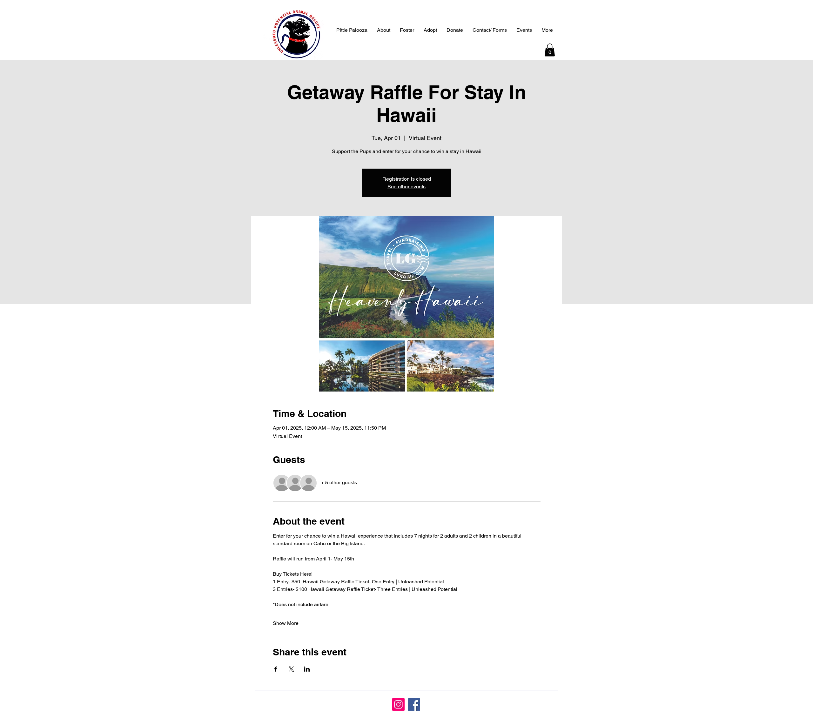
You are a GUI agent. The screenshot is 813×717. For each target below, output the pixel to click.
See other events (406, 187)
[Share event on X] (291, 669)
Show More (286, 623)
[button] (549, 50)
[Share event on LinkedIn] (307, 669)
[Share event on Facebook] (276, 669)
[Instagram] (398, 704)
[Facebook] (414, 704)
